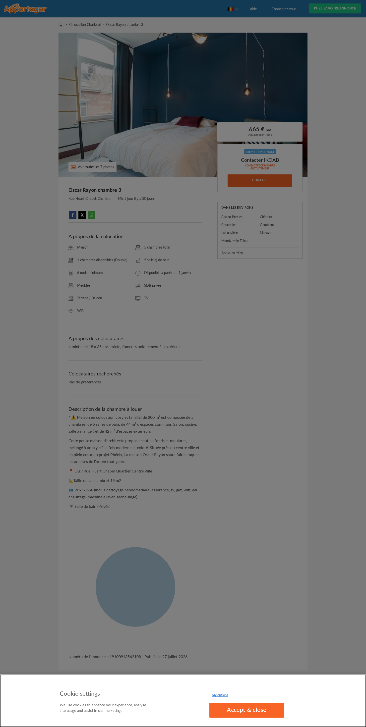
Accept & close (246, 710)
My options (220, 695)
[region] (183, 701)
